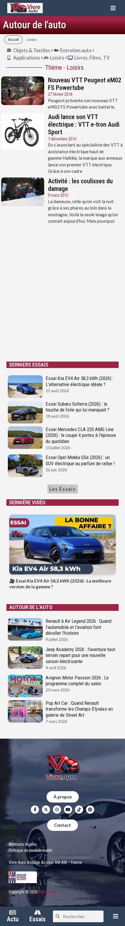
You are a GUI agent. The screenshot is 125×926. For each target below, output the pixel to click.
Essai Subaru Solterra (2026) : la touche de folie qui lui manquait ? (77, 407)
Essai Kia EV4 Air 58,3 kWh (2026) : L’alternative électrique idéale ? (79, 381)
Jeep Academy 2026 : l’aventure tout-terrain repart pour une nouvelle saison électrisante (81, 655)
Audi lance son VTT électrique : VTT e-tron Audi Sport (83, 124)
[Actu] (12, 912)
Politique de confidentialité (30, 850)
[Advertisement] (62, 293)
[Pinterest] (90, 809)
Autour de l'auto (34, 25)
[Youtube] (68, 809)
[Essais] (37, 912)
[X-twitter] (46, 809)
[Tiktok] (79, 809)
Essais (37, 919)
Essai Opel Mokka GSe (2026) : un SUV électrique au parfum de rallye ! (80, 460)
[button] (113, 8)
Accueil (13, 39)
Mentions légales (23, 844)
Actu (13, 919)
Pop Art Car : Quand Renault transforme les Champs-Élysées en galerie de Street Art (79, 709)
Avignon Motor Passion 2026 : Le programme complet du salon (77, 680)
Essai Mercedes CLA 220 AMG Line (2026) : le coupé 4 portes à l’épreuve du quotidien (81, 435)
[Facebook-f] (35, 809)
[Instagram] (57, 809)
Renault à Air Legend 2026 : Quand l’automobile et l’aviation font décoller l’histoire (78, 627)
